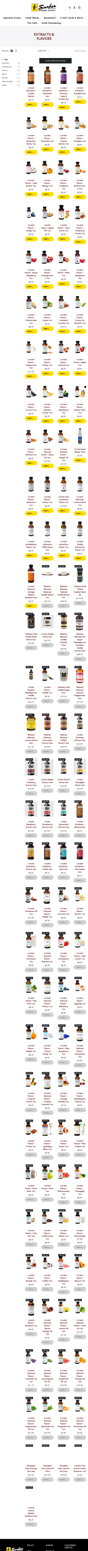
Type (6, 59)
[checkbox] (11, 63)
